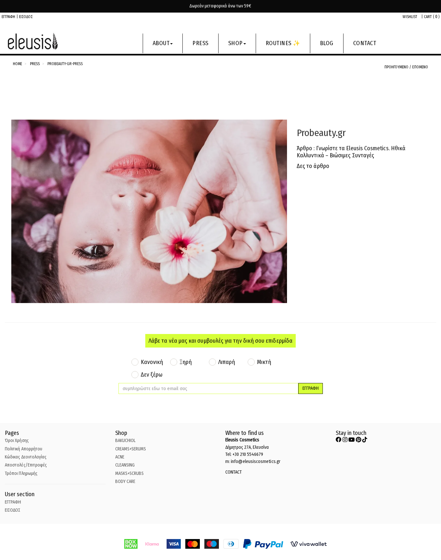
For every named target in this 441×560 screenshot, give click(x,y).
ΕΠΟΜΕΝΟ (420, 67)
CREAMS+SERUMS (130, 449)
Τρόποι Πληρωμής (21, 473)
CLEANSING (125, 465)
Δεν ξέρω (152, 374)
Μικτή (264, 362)
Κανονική (152, 362)
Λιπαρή (226, 362)
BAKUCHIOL (125, 440)
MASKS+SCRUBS (129, 473)
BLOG (326, 43)
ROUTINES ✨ (283, 43)
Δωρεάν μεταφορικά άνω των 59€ (220, 6)
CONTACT (364, 43)
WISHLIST (410, 17)
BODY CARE (125, 481)
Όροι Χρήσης (17, 440)
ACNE (119, 457)
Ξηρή (185, 362)
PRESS (200, 43)
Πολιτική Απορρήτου (23, 449)
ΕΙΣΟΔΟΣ (26, 17)
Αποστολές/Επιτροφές (26, 465)
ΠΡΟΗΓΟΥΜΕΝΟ (397, 67)
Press (35, 64)
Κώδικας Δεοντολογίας (25, 457)
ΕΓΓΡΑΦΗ (8, 17)
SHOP (235, 43)
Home (17, 64)
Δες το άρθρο (313, 166)
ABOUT (161, 43)
